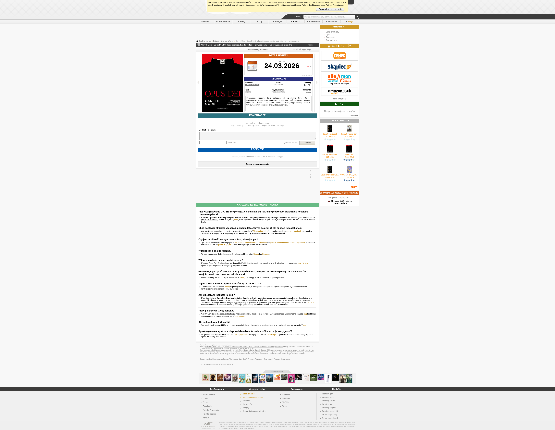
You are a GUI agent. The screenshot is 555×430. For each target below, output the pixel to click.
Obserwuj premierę (261, 231)
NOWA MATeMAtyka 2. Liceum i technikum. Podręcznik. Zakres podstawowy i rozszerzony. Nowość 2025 (349, 175)
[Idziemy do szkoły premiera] (262, 375)
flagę (236, 220)
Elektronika (314, 21)
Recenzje (330, 37)
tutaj (299, 263)
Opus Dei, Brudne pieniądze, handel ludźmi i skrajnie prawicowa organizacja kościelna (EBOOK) (330, 154)
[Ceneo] (339, 52)
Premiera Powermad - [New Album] (260, 359)
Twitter (284, 406)
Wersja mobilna (209, 394)
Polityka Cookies (209, 414)
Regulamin (207, 406)
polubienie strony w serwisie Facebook (251, 243)
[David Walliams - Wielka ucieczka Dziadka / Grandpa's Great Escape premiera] (242, 375)
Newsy (243, 277)
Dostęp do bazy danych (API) (254, 411)
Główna (205, 21)
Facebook (286, 394)
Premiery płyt (327, 404)
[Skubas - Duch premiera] (212, 375)
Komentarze (331, 40)
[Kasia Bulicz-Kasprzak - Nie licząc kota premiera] (306, 375)
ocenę (227, 287)
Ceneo (256, 254)
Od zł (330, 137)
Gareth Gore (278, 85)
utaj (305, 314)
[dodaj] (248, 92)
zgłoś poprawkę (307, 75)
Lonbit (212, 426)
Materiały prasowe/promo (253, 397)
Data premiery (332, 31)
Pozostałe (332, 21)
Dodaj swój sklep (339, 99)
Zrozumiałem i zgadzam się (330, 9)
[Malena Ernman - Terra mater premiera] (313, 375)
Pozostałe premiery (329, 415)
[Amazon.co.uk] (339, 89)
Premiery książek (329, 408)
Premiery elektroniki (330, 411)
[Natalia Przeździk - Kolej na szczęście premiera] (349, 375)
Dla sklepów (247, 404)
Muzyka (278, 21)
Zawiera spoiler (291, 143)
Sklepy (305, 263)
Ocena (311, 302)
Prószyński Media (278, 92)
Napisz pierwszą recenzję (257, 164)
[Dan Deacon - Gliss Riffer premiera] (205, 375)
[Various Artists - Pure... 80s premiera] (276, 375)
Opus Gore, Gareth (330, 134)
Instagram (286, 398)
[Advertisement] (257, 32)
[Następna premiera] (316, 83)
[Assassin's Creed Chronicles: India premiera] (235, 375)
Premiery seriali (328, 397)
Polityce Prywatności (334, 5)
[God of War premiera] (269, 375)
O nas (205, 398)
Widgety (246, 408)
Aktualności (224, 21)
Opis (328, 34)
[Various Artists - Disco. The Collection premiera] (320, 375)
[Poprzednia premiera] (198, 83)
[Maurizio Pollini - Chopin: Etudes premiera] (298, 375)
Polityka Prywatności (211, 410)
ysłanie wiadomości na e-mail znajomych (287, 243)
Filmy (242, 21)
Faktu (310, 45)
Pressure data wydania (282, 359)
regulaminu (251, 428)
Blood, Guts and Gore (349, 134)
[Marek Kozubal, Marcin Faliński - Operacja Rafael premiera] (255, 375)
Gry (260, 21)
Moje (350, 21)
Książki (296, 21)
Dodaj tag (354, 115)
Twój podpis (232, 142)
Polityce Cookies (309, 5)
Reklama (246, 401)
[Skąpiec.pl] (339, 63)
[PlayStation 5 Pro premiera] (328, 375)
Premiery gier (327, 394)
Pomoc (205, 402)
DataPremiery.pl (217, 389)
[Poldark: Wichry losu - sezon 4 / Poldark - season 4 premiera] (342, 375)
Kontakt (206, 418)
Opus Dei (349, 154)
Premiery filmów (328, 401)
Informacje (239, 316)
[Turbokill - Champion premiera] (227, 375)
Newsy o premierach (330, 418)
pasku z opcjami (294, 231)
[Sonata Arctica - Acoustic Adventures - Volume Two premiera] (220, 375)
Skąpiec (265, 254)
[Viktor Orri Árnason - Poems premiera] (335, 375)
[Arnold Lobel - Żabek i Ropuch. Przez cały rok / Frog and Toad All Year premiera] (248, 375)
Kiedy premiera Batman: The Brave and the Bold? (229, 359)
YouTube (285, 402)
